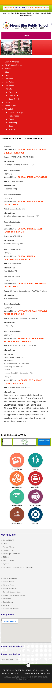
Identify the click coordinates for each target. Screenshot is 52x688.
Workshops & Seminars (11, 554)
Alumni (43, 13)
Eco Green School (33, 13)
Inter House (9, 85)
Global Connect (20, 13)
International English (16, 112)
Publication (7, 605)
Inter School (9, 82)
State (7, 72)
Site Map (11, 13)
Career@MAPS (8, 540)
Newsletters (7, 599)
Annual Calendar (9, 547)
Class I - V (13, 92)
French (11, 119)
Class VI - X (13, 96)
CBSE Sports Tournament (15, 65)
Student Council (8, 550)
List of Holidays (8, 560)
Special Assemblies (10, 578)
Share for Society (9, 585)
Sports (7, 102)
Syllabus (6, 564)
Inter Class (9, 89)
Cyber (11, 126)
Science (12, 129)
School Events (10, 106)
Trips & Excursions (10, 588)
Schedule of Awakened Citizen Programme (18, 567)
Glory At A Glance (12, 62)
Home (4, 13)
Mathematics (14, 116)
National (8, 69)
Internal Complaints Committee (14, 595)
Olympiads (9, 109)
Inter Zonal (9, 79)
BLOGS (6, 557)
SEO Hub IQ (31, 679)
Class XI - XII (14, 99)
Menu (26, 36)
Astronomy (13, 123)
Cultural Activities (9, 582)
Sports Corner (8, 602)
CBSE (5, 543)
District (8, 75)
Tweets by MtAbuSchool (10, 659)
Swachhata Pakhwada (11, 609)
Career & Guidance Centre (12, 592)
